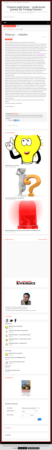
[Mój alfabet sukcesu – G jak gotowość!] (6, 344)
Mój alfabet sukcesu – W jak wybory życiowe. (20, 339)
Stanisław (12, 37)
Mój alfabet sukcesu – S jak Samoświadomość (27, 26)
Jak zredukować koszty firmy (12, 370)
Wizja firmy (8, 366)
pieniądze (39, 53)
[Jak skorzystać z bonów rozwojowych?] (26, 182)
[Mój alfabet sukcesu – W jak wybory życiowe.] (6, 339)
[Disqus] (26, 260)
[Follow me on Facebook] (15, 120)
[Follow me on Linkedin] (17, 120)
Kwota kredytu (10, 410)
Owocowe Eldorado (42, 239)
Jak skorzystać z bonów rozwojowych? (15, 198)
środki (15, 47)
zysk (43, 67)
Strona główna (6, 2)
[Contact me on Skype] (19, 120)
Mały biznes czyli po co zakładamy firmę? (15, 357)
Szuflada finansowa (9, 239)
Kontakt (15, 2)
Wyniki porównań (26, 2)
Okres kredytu (10, 414)
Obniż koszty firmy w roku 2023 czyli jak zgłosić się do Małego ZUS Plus (22, 230)
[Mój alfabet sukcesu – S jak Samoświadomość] (6, 335)
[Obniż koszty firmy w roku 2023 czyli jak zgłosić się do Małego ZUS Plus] (26, 214)
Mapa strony (19, 2)
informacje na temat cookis (34, 448)
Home (5, 29)
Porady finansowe (10, 29)
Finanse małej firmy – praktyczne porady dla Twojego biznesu (26, 8)
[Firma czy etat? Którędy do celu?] (6, 362)
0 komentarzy (44, 37)
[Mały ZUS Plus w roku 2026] (24, 149)
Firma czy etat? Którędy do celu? (17, 361)
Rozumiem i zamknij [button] (22, 448)
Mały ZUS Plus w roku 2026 (12, 165)
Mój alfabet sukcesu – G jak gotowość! (18, 343)
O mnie (11, 2)
